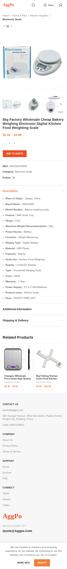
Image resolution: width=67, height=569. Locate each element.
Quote (6, 466)
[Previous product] (4, 26)
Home (6, 15)
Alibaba (7, 499)
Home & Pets (20, 15)
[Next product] (11, 26)
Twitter (6, 505)
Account (7, 472)
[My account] (60, 5)
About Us (8, 440)
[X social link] (13, 177)
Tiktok (6, 493)
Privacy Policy (10, 445)
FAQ (5, 478)
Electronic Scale (12, 19)
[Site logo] (8, 5)
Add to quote (14, 153)
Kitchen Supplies (39, 15)
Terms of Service (12, 451)
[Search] (33, 5)
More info (24, 562)
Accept (42, 562)
